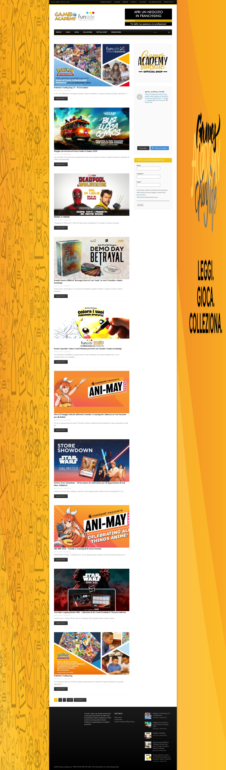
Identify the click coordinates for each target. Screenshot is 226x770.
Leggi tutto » (61, 98)
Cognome (140, 174)
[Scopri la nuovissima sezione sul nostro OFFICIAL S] (153, 135)
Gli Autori (142, 2)
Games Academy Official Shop (125, 722)
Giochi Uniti (118, 720)
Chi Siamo (117, 2)
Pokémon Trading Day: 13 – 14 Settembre (71, 87)
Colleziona (87, 32)
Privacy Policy (169, 2)
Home (57, 2)
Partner (125, 2)
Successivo (80, 700)
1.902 (70, 700)
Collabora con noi (155, 2)
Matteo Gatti (58, 90)
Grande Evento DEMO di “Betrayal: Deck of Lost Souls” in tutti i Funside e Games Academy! (161, 745)
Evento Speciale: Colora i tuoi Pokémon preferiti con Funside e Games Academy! (87, 348)
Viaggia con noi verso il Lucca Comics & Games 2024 (75, 151)
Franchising (116, 32)
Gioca (76, 32)
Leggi (68, 32)
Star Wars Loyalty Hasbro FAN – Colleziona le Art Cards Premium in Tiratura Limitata (90, 612)
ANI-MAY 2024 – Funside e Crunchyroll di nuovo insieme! (77, 549)
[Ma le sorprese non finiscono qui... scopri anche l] (153, 115)
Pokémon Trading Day (63, 676)
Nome (139, 165)
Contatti (134, 2)
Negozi (59, 32)
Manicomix (118, 717)
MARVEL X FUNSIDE (62, 217)
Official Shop (101, 32)
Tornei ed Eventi (105, 2)
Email (139, 182)
